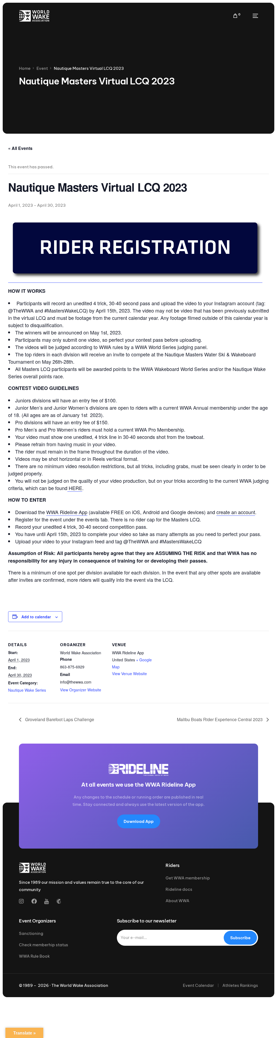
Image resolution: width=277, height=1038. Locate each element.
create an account (235, 511)
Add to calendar (36, 616)
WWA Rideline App (66, 511)
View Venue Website (129, 673)
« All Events (20, 148)
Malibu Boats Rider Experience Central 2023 (220, 719)
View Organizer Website (80, 689)
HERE (74, 487)
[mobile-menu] (252, 16)
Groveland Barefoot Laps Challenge (59, 719)
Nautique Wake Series (27, 690)
